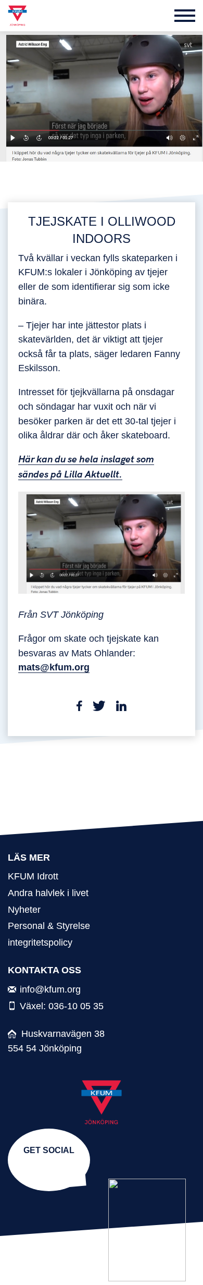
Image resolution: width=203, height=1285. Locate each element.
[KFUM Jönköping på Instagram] (47, 1166)
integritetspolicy (40, 942)
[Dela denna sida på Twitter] (99, 708)
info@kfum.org (50, 989)
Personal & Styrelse (49, 925)
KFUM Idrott (33, 876)
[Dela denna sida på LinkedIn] (121, 708)
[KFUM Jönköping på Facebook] (51, 1166)
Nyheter (24, 909)
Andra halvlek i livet (48, 892)
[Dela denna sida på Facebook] (79, 708)
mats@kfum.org (54, 667)
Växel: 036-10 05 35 (62, 1005)
